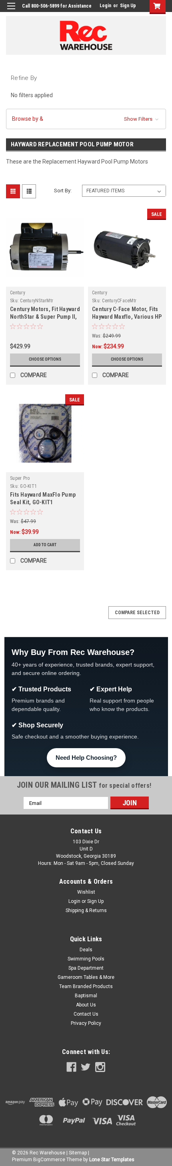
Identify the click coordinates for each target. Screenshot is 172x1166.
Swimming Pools (86, 959)
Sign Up (128, 5)
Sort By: (63, 191)
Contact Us (86, 1014)
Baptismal (86, 995)
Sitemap (78, 1153)
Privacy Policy (86, 1023)
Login (105, 5)
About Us (86, 1005)
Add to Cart (45, 545)
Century (17, 292)
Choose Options (45, 359)
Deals (86, 949)
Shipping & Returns (86, 910)
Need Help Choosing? (86, 757)
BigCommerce (49, 1159)
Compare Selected (137, 612)
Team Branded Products (86, 986)
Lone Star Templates (111, 1159)
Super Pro (20, 478)
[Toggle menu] (11, 11)
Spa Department (86, 968)
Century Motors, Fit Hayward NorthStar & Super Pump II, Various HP (45, 316)
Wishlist (86, 892)
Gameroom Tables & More (86, 977)
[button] (86, 119)
